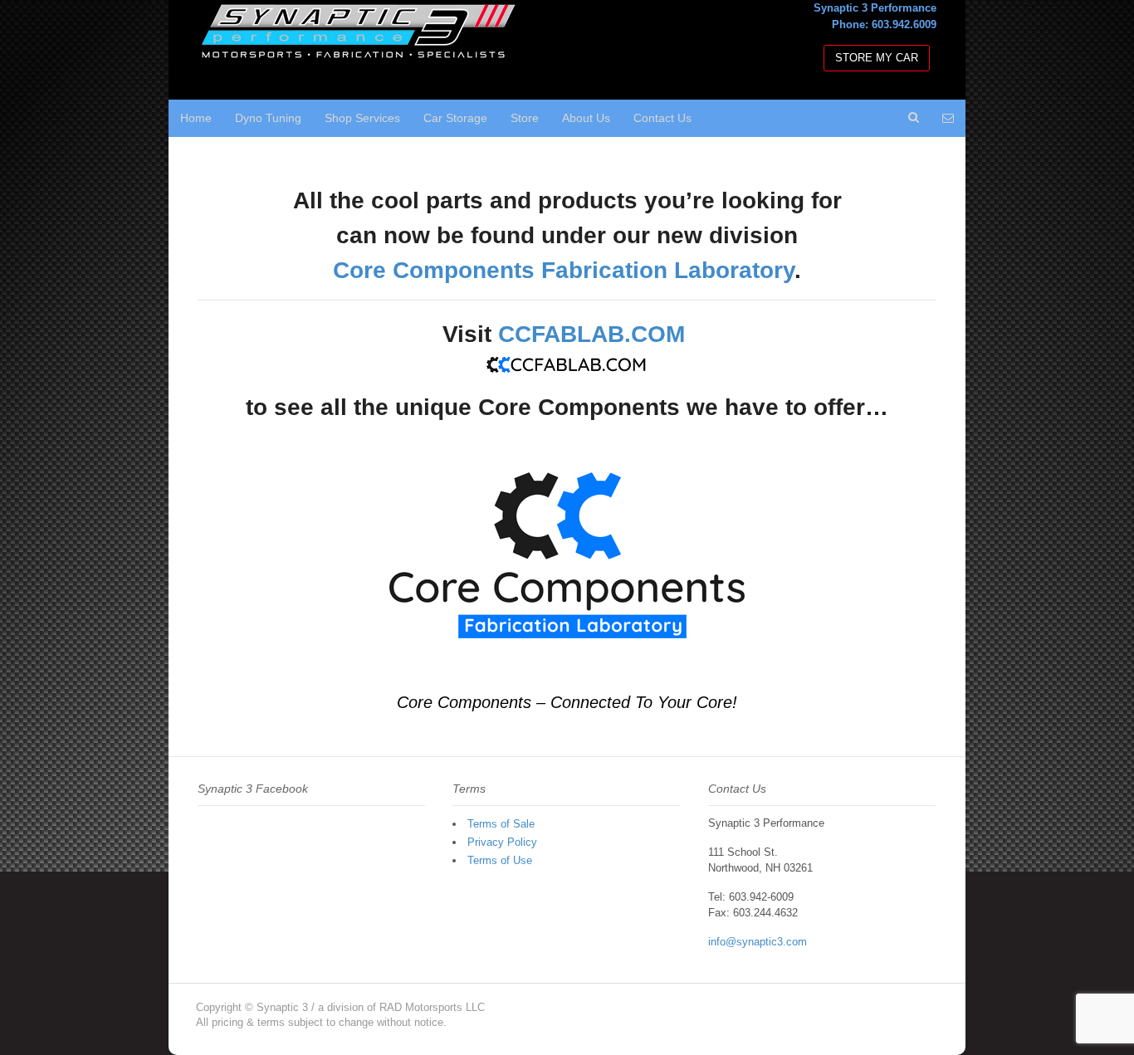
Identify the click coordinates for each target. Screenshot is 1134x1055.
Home (196, 118)
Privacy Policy (502, 842)
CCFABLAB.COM (591, 334)
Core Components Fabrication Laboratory (563, 270)
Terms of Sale (501, 824)
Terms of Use (499, 860)
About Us (586, 118)
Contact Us (662, 118)
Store (525, 118)
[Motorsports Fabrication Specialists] (359, 52)
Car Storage (455, 118)
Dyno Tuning (268, 118)
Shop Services (362, 118)
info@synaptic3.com (757, 941)
